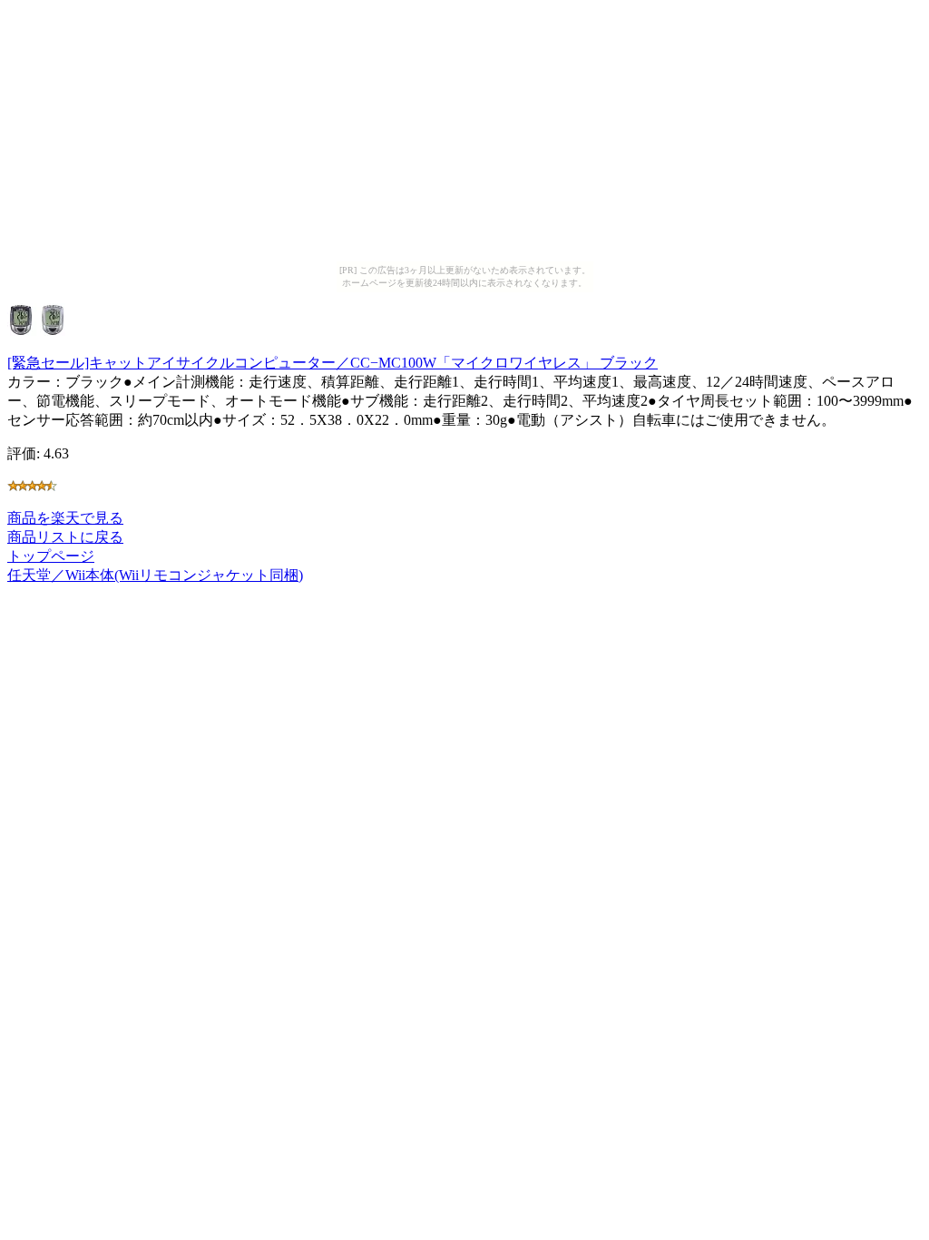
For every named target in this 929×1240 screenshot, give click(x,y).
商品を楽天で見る (65, 518)
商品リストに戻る (65, 537)
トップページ (50, 556)
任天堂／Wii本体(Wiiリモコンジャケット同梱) (155, 575)
